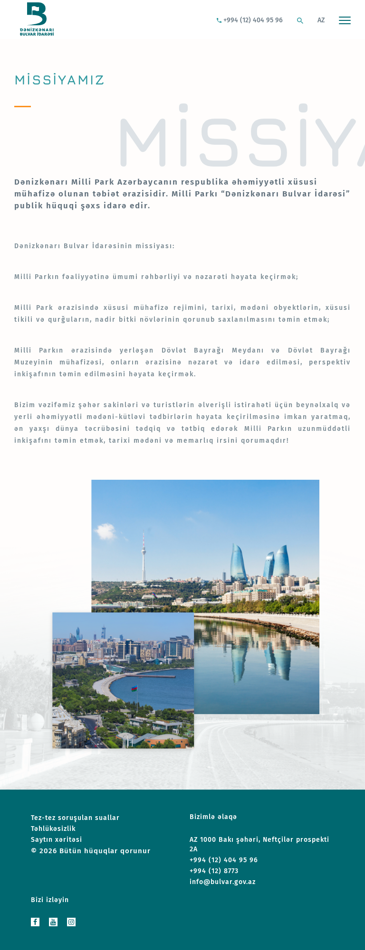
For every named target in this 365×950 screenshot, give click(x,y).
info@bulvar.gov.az (223, 882)
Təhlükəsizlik (53, 829)
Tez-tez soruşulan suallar (75, 818)
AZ (321, 20)
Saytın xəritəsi (56, 840)
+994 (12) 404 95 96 (252, 20)
